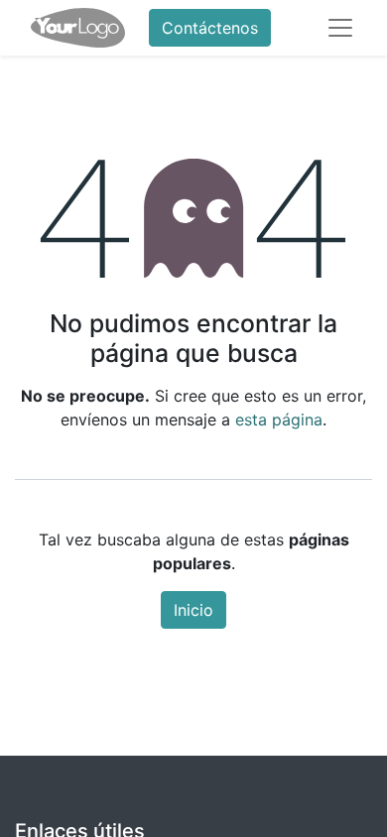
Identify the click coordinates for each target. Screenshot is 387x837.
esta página (278, 419)
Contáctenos (210, 28)
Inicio (193, 610)
